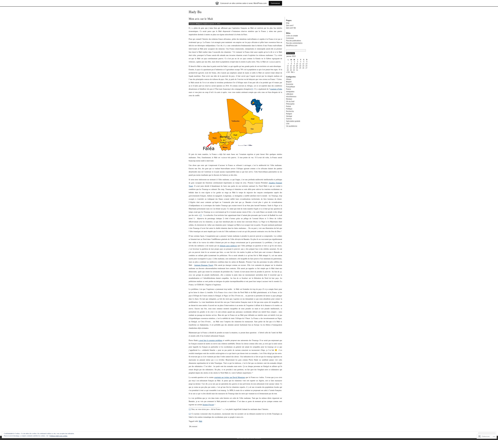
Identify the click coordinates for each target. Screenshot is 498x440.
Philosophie (290, 104)
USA (287, 124)
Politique (289, 109)
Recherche (290, 111)
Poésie (288, 106)
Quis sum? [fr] (291, 28)
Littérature (289, 94)
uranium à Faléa (276, 89)
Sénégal (289, 116)
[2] (201, 215)
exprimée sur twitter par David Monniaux (229, 377)
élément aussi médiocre (228, 245)
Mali (200, 421)
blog (287, 23)
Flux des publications (293, 41)
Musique (289, 99)
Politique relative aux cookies (58, 436)
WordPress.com (291, 45)
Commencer (275, 3)
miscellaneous (291, 96)
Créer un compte (292, 36)
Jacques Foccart (208, 404)
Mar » (293, 72)
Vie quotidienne (291, 126)
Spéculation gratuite (293, 121)
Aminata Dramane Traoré (203, 265)
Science (289, 119)
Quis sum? (290, 25)
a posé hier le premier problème (210, 340)
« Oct (288, 72)
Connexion (290, 38)
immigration (290, 91)
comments (193, 426)
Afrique (198, 24)
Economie (289, 84)
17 (297, 66)
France (288, 89)
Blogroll (289, 82)
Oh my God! (290, 101)
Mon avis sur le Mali (201, 18)
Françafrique (290, 87)
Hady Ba (195, 11)
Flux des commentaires (294, 43)
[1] (252, 89)
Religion (289, 114)
